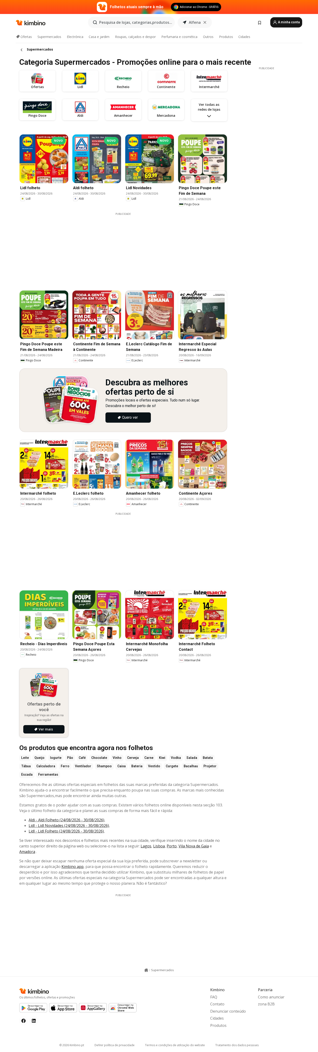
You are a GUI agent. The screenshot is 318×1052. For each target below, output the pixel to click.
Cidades (244, 36)
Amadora (27, 851)
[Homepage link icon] (146, 970)
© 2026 (71, 1045)
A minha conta (288, 22)
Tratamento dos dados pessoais (237, 1045)
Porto (172, 846)
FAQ (213, 997)
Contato (217, 1004)
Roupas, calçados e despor (135, 36)
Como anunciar (271, 997)
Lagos (146, 846)
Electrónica (75, 36)
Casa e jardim (99, 36)
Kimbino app (72, 866)
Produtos (226, 36)
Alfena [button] (195, 22)
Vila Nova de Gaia (194, 846)
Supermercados (49, 36)
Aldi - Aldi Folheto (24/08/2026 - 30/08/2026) (66, 819)
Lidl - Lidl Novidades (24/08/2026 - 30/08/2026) (69, 825)
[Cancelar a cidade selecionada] (205, 22)
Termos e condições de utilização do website (175, 1045)
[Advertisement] (126, 248)
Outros (208, 36)
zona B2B (266, 1004)
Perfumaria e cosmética (179, 36)
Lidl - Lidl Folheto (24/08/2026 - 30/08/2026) (66, 831)
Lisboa (159, 846)
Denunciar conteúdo (228, 1011)
